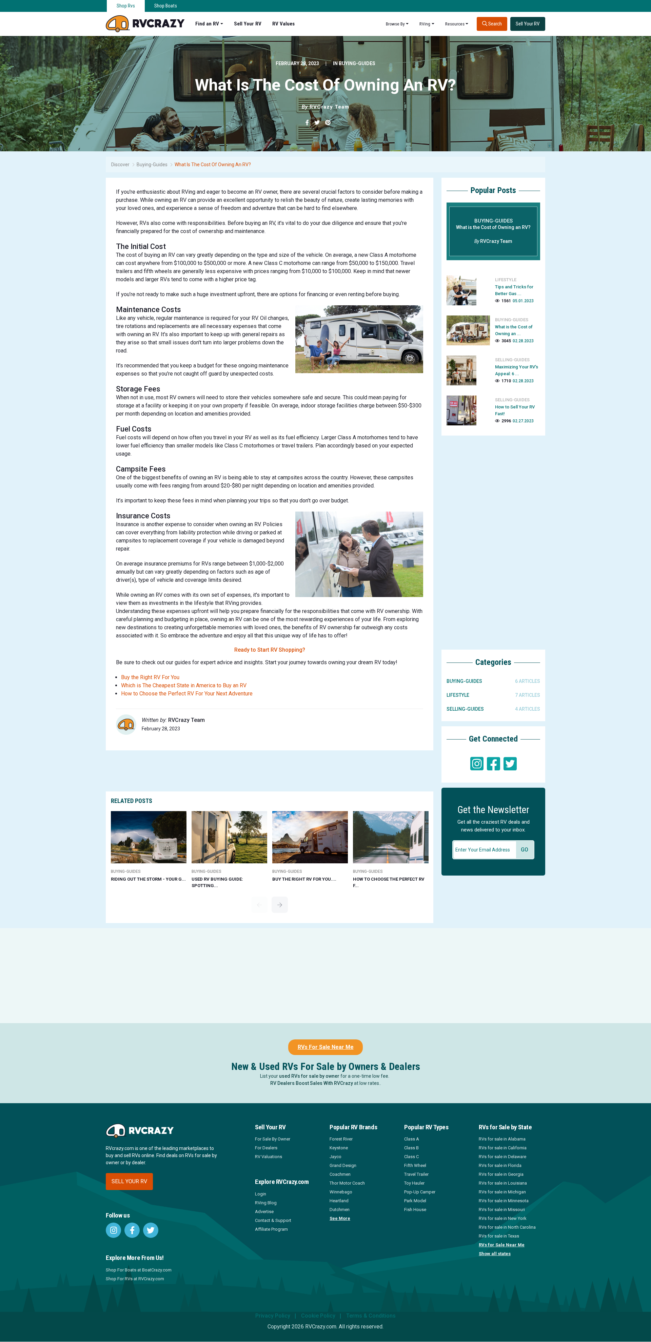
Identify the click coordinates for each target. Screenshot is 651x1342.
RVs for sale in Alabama (502, 1139)
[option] (148, 846)
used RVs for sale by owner (309, 1076)
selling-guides (465, 709)
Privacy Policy (272, 1315)
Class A (411, 1139)
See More (340, 1218)
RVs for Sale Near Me (502, 1244)
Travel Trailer (416, 1174)
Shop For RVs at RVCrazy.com (135, 1278)
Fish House (415, 1209)
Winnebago (341, 1191)
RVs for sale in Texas (499, 1236)
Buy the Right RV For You (150, 677)
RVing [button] (424, 23)
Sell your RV (129, 1181)
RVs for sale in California (503, 1147)
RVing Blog (266, 1202)
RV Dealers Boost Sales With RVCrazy (311, 1083)
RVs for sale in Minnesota (504, 1200)
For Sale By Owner (272, 1139)
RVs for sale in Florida (500, 1165)
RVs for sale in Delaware (502, 1156)
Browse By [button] (395, 23)
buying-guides (357, 63)
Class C (411, 1156)
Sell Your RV (247, 24)
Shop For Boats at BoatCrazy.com (139, 1269)
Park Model (415, 1200)
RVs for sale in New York (503, 1218)
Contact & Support (273, 1220)
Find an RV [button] (207, 24)
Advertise (264, 1211)
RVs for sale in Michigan (502, 1191)
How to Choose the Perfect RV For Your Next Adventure (187, 693)
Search (494, 24)
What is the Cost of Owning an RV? (213, 164)
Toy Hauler (414, 1183)
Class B (411, 1147)
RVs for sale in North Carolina (507, 1227)
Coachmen (340, 1174)
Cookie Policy (318, 1315)
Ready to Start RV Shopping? (269, 650)
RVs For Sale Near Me (326, 1047)
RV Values (283, 24)
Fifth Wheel (415, 1165)
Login (260, 1193)
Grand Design (343, 1165)
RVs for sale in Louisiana (503, 1183)
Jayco (335, 1156)
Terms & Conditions (371, 1315)
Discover (120, 164)
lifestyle (458, 695)
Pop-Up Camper (419, 1191)
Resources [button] (455, 23)
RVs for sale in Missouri (502, 1209)
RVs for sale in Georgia (501, 1174)
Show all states (495, 1253)
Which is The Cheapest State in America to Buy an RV (183, 685)
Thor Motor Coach (347, 1183)
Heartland (339, 1200)
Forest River (341, 1139)
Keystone (339, 1147)
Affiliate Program (271, 1229)
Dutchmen (340, 1209)
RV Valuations (268, 1156)
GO (524, 849)
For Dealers (266, 1147)
